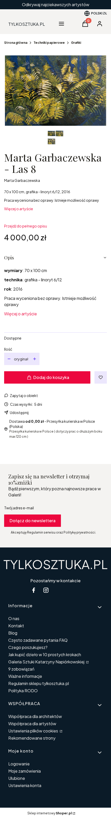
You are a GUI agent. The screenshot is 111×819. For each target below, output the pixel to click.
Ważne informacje (25, 676)
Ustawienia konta (24, 785)
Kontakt (16, 625)
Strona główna (15, 43)
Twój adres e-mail (19, 507)
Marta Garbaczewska (22, 180)
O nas (13, 618)
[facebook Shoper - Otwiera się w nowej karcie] (33, 590)
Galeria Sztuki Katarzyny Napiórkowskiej (46, 661)
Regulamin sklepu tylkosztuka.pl (38, 683)
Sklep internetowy (49, 813)
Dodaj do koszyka (51, 377)
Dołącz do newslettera (33, 520)
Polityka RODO (23, 690)
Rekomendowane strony (32, 738)
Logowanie (19, 763)
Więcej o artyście (18, 208)
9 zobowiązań (21, 669)
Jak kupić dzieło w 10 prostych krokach (44, 654)
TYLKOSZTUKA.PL (55, 564)
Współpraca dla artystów (32, 723)
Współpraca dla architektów (35, 716)
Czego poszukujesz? (27, 647)
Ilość (8, 349)
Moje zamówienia (24, 771)
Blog (12, 633)
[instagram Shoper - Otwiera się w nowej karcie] (46, 590)
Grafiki (76, 43)
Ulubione (16, 778)
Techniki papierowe (49, 43)
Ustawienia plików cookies (33, 730)
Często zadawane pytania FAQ (38, 640)
